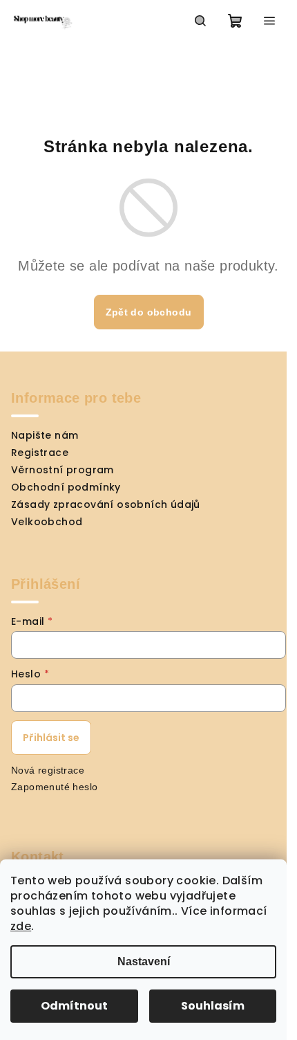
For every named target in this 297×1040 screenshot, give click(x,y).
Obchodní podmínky (66, 487)
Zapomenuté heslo (54, 786)
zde (20, 926)
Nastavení (143, 961)
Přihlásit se (51, 738)
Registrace (39, 452)
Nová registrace (47, 770)
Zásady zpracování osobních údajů (105, 504)
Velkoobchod (46, 522)
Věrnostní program (62, 470)
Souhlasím (213, 1006)
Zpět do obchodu (149, 312)
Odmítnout (74, 1006)
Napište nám (44, 435)
